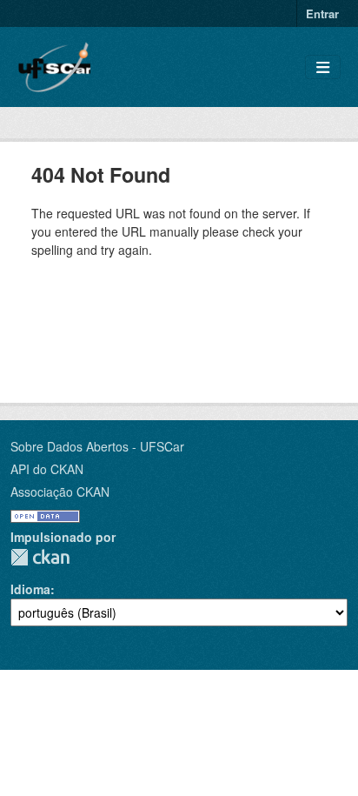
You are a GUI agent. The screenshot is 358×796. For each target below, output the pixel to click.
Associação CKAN (59, 491)
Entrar (322, 13)
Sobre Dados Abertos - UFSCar (97, 446)
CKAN (40, 557)
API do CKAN (46, 469)
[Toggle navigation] (323, 67)
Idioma (30, 589)
